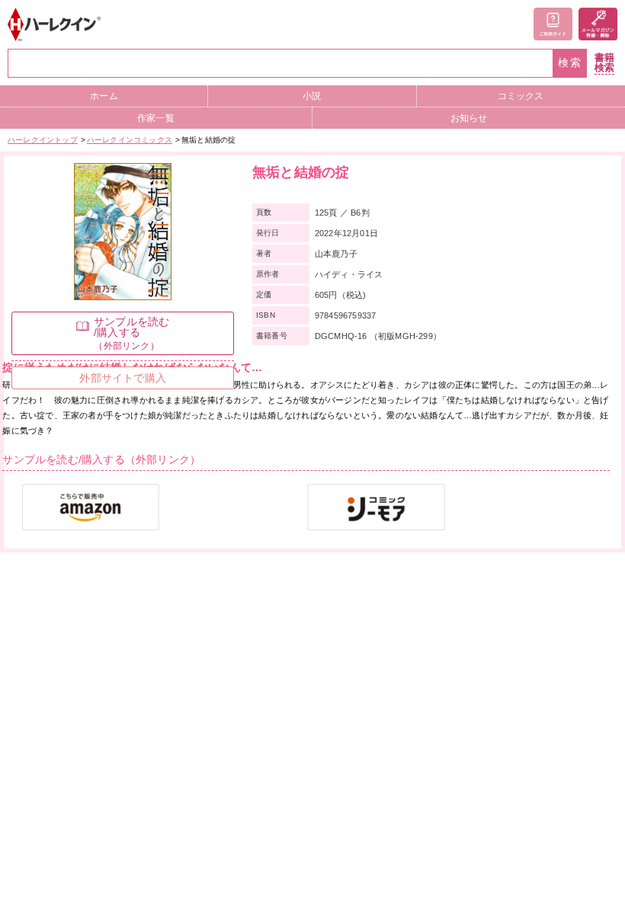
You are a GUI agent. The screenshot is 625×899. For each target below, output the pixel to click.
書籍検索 (604, 63)
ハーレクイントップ (43, 140)
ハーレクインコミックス (129, 140)
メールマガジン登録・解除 (598, 24)
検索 (570, 63)
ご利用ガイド (553, 24)
